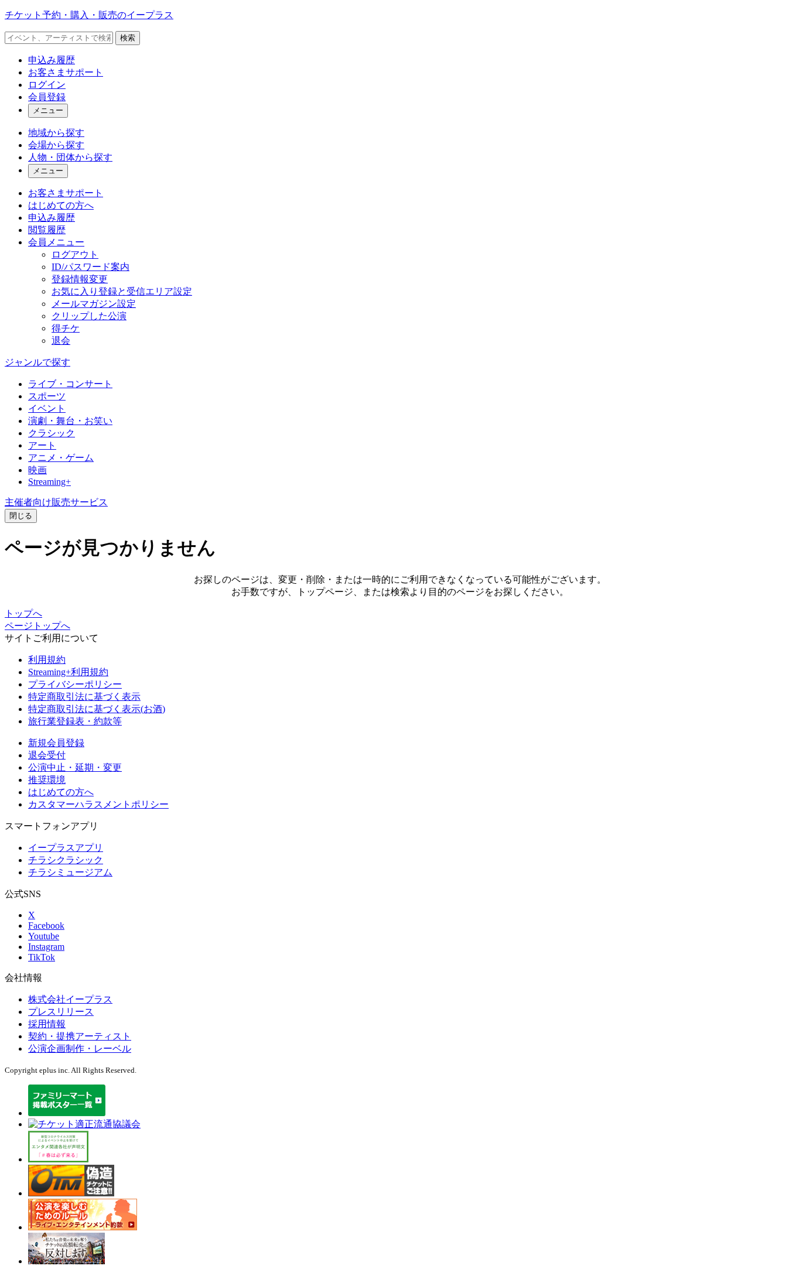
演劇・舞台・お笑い (70, 421)
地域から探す (56, 133)
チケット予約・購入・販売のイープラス (89, 15)
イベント (47, 408)
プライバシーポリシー (75, 684)
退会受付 (47, 755)
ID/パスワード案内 (90, 267)
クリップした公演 (89, 316)
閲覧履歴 (47, 230)
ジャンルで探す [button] (37, 362)
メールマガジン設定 (94, 304)
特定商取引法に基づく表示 (84, 697)
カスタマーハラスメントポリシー (98, 804)
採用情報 (47, 1024)
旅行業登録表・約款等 (75, 721)
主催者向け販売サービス (56, 502)
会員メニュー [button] (56, 242)
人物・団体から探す (70, 157)
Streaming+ (49, 482)
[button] (21, 516)
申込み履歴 (51, 60)
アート (42, 445)
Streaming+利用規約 (68, 672)
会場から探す (56, 145)
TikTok (41, 957)
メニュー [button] (48, 110)
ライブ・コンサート (70, 384)
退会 (61, 340)
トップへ (23, 613)
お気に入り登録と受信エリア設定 (122, 291)
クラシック (51, 433)
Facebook (46, 926)
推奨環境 (47, 780)
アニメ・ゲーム (61, 458)
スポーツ (47, 396)
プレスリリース (61, 1012)
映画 (37, 470)
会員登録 (47, 97)
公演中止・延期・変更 (75, 767)
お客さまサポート (65, 72)
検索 (127, 37)
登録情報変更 (80, 279)
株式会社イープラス (70, 999)
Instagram (46, 947)
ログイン (47, 85)
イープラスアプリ (65, 848)
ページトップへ (37, 626)
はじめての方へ (61, 205)
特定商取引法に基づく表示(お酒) (96, 709)
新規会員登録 (56, 743)
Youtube (43, 936)
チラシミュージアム (70, 872)
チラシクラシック (65, 860)
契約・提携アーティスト (79, 1036)
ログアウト (75, 254)
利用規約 (47, 660)
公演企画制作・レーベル (79, 1048)
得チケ (66, 328)
